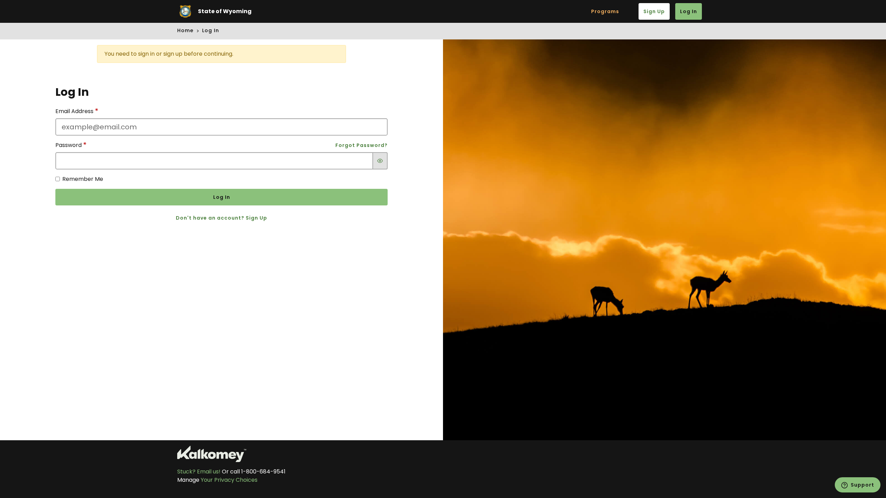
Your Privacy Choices (229, 480)
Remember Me (82, 179)
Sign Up (654, 11)
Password (69, 145)
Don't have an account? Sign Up (221, 217)
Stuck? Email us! (198, 472)
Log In (688, 11)
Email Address (75, 111)
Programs (605, 11)
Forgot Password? (361, 145)
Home (185, 30)
